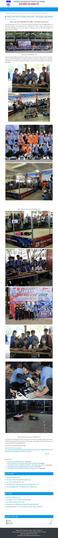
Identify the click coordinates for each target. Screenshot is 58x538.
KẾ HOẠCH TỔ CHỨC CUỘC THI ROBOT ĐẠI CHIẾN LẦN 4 (22, 468)
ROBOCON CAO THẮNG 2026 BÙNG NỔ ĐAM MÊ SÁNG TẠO (22, 484)
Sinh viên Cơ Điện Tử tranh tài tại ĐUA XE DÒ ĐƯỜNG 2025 (22, 463)
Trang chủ (8, 13)
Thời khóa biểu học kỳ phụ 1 (13, 477)
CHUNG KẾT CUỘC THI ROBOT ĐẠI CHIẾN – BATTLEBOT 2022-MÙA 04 (26, 465)
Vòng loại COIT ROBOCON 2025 (15, 461)
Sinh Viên (13, 13)
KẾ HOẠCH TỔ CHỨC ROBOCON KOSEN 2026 (18, 480)
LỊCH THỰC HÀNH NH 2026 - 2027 (15, 482)
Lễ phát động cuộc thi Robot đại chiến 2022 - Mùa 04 (20, 467)
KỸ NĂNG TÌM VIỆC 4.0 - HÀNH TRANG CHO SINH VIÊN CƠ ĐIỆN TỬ (24, 507)
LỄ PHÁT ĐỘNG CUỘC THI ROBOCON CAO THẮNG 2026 (21, 487)
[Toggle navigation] (5, 9)
